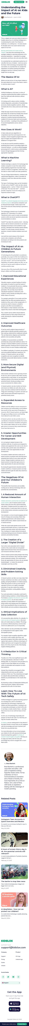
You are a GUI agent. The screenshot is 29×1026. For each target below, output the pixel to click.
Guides (3, 962)
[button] (10, 982)
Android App (19, 959)
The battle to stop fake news (13, 881)
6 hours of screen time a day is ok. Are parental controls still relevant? (13, 851)
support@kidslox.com (13, 947)
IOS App (18, 956)
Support (3, 956)
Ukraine (3, 965)
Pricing (3, 959)
